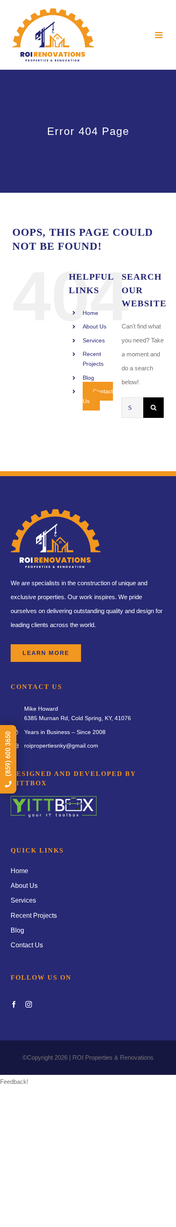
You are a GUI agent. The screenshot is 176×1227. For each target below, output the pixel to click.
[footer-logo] (54, 799)
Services (94, 340)
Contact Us (98, 396)
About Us (94, 326)
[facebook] (14, 1004)
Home (90, 313)
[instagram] (28, 1004)
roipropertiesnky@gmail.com (61, 745)
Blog (88, 377)
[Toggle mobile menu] (159, 35)
